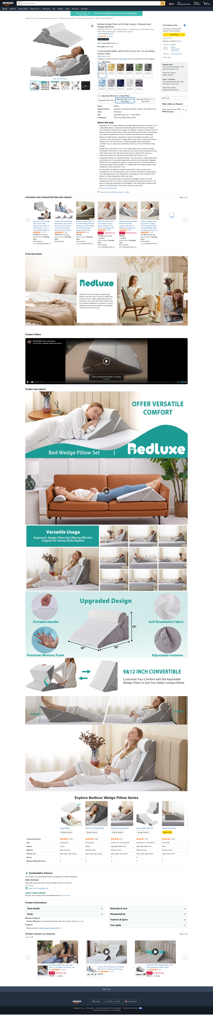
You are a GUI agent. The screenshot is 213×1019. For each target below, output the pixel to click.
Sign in (179, 41)
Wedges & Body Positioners (104, 18)
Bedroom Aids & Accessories (85, 18)
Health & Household (31, 18)
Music (67, 9)
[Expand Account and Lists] (190, 4)
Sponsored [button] (28, 937)
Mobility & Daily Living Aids (67, 18)
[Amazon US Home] (77, 1002)
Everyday (84, 9)
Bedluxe (173, 47)
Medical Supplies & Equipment (48, 18)
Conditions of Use (78, 1008)
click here (80, 921)
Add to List (165, 98)
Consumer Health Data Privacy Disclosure (108, 1008)
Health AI (13, 9)
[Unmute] (185, 382)
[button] (5, 9)
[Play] (27, 382)
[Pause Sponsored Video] (75, 957)
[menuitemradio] (182, 382)
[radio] (34, 85)
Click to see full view (60, 79)
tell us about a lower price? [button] (49, 928)
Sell (54, 9)
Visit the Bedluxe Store (105, 34)
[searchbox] (91, 3)
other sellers (123, 59)
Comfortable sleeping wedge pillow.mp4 (47, 343)
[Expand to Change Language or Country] (104, 1001)
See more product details (108, 188)
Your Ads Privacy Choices (130, 1008)
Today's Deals (23, 9)
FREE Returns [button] (103, 56)
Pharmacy (75, 9)
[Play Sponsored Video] (106, 952)
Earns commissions (49, 341)
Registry (60, 9)
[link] (42, 225)
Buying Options (66, 832)
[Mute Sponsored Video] (75, 961)
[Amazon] (8, 3)
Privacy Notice (90, 1008)
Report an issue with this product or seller (114, 192)
